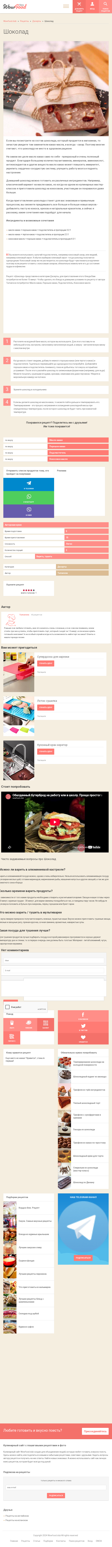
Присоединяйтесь (95, 1431)
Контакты (61, 1541)
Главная (14, 1541)
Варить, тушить (44, 556)
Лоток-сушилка (47, 700)
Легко (69, 544)
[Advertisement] (56, 307)
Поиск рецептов (76, 1541)
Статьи (36, 1541)
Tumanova (62, 573)
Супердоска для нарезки (53, 656)
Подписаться (83, 1258)
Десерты (62, 567)
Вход (90, 1541)
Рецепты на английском (17, 1516)
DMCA (99, 1541)
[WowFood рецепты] (15, 6)
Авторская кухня (13, 525)
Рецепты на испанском (17, 1520)
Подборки (48, 1541)
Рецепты (25, 1541)
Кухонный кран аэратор (52, 745)
